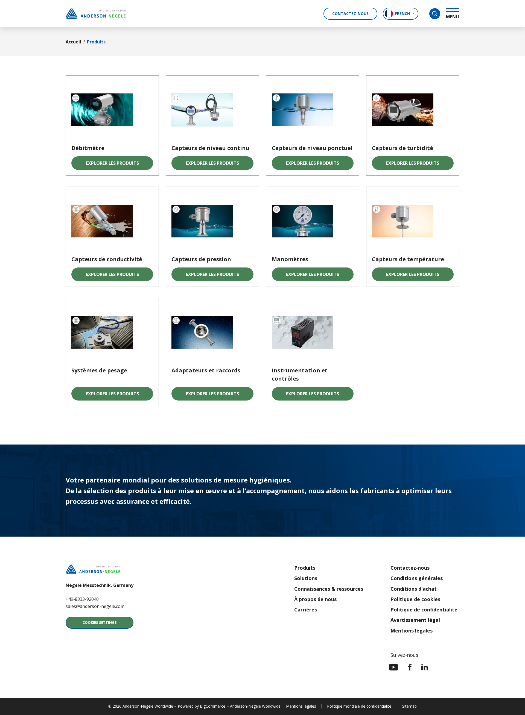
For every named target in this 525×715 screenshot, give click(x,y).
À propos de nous (315, 599)
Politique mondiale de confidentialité (359, 706)
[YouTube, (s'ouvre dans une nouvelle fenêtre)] (393, 667)
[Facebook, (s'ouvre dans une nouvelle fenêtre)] (410, 667)
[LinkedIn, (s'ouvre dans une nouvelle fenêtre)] (424, 667)
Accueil (73, 42)
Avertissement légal (415, 620)
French (402, 13)
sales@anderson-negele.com (95, 606)
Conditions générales (416, 578)
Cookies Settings (100, 622)
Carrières (305, 609)
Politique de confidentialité (423, 609)
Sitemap (409, 706)
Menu (452, 16)
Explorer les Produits (112, 165)
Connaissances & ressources (328, 588)
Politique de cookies (415, 599)
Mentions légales (411, 630)
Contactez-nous (350, 13)
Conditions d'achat (413, 588)
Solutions (305, 578)
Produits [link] (96, 42)
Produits (304, 567)
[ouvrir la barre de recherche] (434, 13)
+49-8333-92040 (82, 599)
